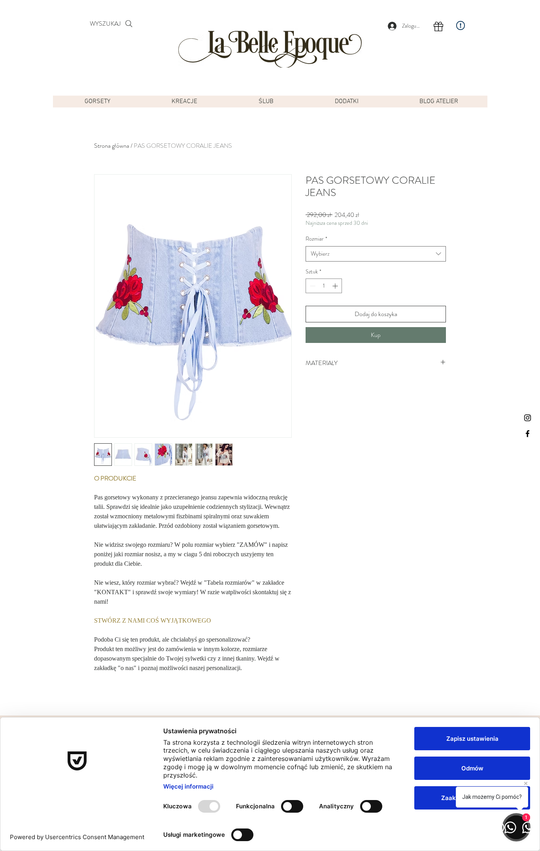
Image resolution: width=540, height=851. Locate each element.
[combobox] (376, 254)
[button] (97, 101)
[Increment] (336, 286)
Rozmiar (316, 239)
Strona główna (111, 145)
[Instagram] (527, 417)
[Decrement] (312, 286)
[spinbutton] (324, 286)
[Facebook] (527, 433)
